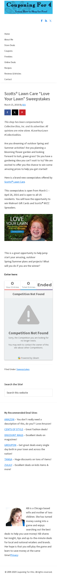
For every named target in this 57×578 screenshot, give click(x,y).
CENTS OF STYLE (13, 429)
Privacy (14, 555)
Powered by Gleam (30, 358)
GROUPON (10, 445)
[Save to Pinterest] (22, 112)
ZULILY (8, 465)
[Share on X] (15, 112)
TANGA (8, 459)
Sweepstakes (23, 369)
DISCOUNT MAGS (13, 435)
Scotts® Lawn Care (14, 181)
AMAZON (9, 419)
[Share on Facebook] (7, 112)
